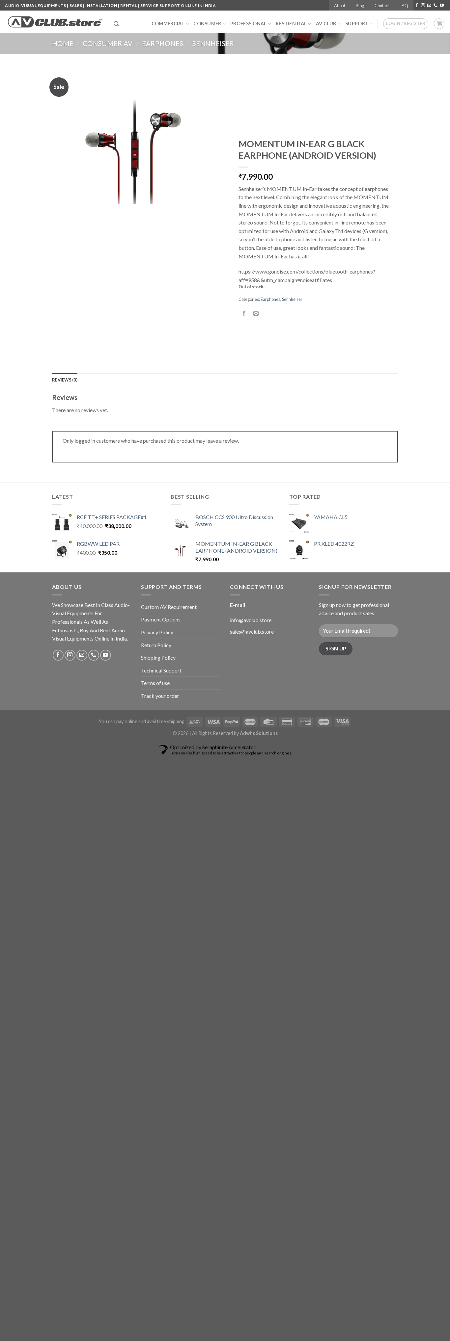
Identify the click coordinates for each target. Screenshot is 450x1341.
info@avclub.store (250, 620)
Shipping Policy (158, 657)
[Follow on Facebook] (417, 5)
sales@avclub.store (252, 631)
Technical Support (161, 670)
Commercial (168, 23)
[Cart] (439, 23)
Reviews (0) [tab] (64, 379)
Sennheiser (213, 43)
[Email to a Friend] (256, 313)
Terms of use (155, 683)
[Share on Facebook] (244, 313)
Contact (382, 5)
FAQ (404, 5)
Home (62, 43)
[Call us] (435, 5)
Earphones (162, 43)
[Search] (116, 23)
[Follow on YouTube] (442, 5)
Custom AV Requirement (169, 607)
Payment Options (161, 619)
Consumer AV (107, 43)
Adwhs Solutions (259, 733)
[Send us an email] (429, 5)
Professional (248, 23)
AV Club (326, 23)
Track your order (160, 696)
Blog (360, 5)
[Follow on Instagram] (423, 5)
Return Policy (156, 645)
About (339, 5)
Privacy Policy (157, 632)
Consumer (207, 23)
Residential (291, 23)
